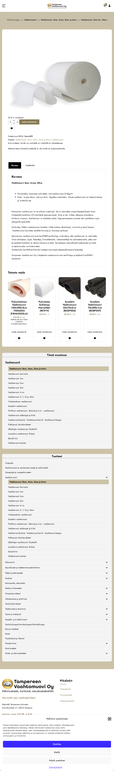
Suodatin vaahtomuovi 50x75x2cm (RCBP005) (70, 306)
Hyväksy (57, 744)
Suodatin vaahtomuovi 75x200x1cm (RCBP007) (95, 306)
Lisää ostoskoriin (29, 121)
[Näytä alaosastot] (107, 477)
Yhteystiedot (65, 689)
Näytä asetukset (57, 760)
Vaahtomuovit (30, 19)
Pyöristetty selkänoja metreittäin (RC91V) (44, 306)
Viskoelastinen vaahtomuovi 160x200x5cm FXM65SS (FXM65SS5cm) (19, 307)
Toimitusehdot (66, 694)
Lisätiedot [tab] (30, 165)
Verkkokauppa (13, 19)
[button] (109, 718)
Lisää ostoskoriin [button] (19, 331)
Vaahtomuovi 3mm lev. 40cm (94, 19)
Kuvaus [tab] (14, 165)
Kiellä (57, 752)
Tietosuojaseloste (55, 767)
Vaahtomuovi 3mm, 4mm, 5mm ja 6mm (59, 19)
